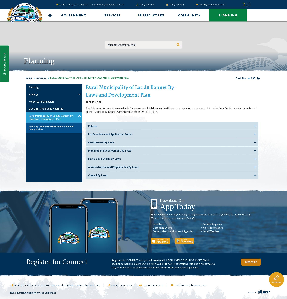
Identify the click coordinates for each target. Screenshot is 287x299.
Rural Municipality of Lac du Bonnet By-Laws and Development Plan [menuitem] (51, 117)
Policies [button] (92, 126)
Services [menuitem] (112, 15)
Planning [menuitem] (228, 15)
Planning (41, 78)
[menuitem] (50, 15)
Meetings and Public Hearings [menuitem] (46, 108)
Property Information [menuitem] (41, 101)
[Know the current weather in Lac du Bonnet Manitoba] (237, 4)
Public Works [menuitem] (151, 15)
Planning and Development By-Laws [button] (109, 150)
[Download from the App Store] (163, 240)
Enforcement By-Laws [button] (101, 142)
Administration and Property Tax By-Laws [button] (113, 167)
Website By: (252, 292)
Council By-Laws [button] (97, 175)
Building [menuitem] (33, 94)
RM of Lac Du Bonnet (24, 12)
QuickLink (276, 279)
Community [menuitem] (189, 15)
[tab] (172, 126)
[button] (79, 94)
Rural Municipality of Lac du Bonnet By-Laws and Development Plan (89, 78)
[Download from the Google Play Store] (187, 240)
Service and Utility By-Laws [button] (104, 158)
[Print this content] (258, 78)
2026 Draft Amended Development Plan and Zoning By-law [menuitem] (51, 128)
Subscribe (251, 262)
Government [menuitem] (73, 15)
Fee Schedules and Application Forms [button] (110, 134)
